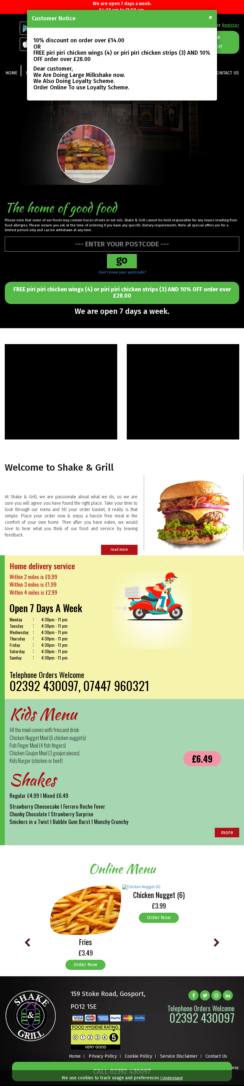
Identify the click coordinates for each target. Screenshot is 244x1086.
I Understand (171, 1078)
